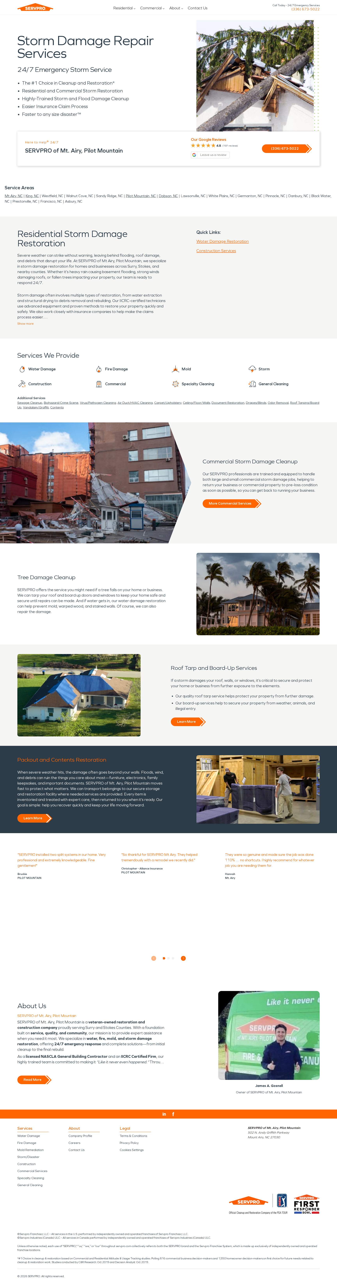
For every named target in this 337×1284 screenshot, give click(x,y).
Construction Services (216, 250)
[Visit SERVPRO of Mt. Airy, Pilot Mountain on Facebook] (173, 1114)
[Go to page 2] (168, 958)
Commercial (151, 8)
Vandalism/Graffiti (36, 407)
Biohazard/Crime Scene (61, 403)
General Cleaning (30, 1185)
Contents (57, 407)
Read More (32, 1080)
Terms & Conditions (133, 1136)
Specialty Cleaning (30, 1178)
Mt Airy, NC (14, 196)
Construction (26, 1164)
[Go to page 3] (173, 958)
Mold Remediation (30, 1150)
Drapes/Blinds (256, 403)
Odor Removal (278, 403)
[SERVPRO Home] (35, 7)
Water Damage (28, 1136)
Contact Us (198, 8)
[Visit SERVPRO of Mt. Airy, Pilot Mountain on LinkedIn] (164, 1114)
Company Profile (80, 1136)
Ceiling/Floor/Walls (196, 403)
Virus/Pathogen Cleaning (98, 403)
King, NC (32, 196)
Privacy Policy (129, 1143)
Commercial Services (32, 1171)
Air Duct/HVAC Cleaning (135, 403)
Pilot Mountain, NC (141, 196)
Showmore (25, 323)
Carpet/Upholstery (167, 403)
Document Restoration (228, 403)
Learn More (186, 721)
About (174, 8)
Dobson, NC (168, 196)
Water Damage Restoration (222, 241)
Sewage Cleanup (29, 403)
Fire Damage (26, 1143)
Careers (74, 1143)
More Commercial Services (230, 503)
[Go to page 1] (164, 958)
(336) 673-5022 (305, 9)
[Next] (183, 958)
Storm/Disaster (28, 1157)
